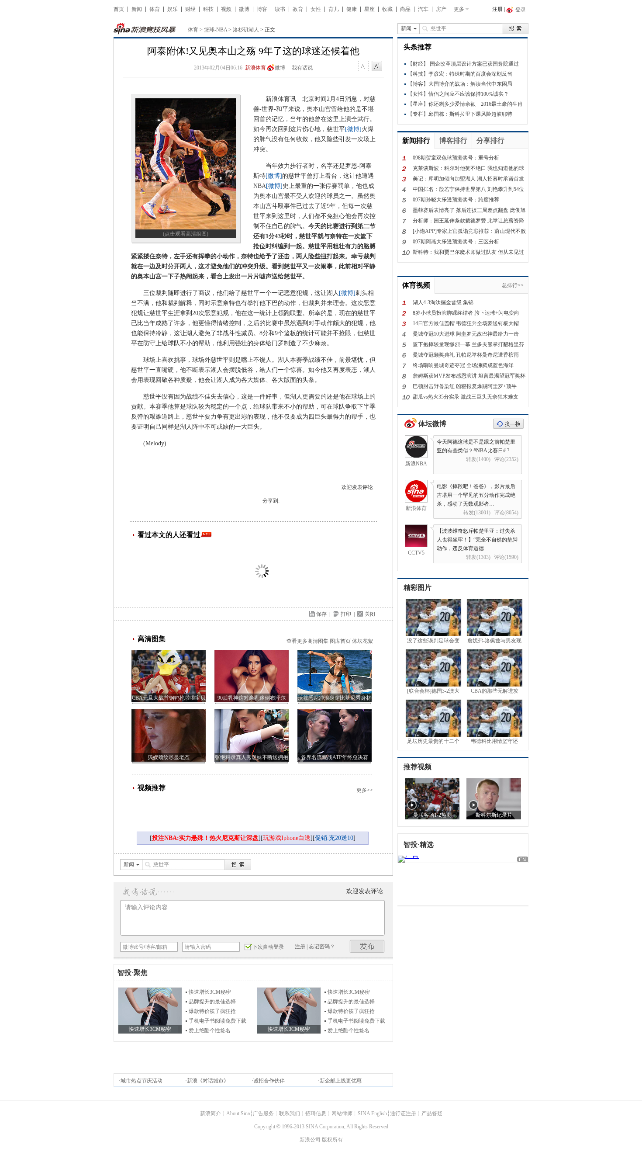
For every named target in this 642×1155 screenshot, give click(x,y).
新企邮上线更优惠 (341, 1081)
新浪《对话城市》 (208, 1081)
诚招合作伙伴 (269, 1081)
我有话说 (302, 68)
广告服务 (263, 1113)
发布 (367, 946)
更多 (459, 9)
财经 (190, 9)
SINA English (372, 1113)
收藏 (387, 9)
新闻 (136, 9)
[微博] (353, 129)
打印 (346, 614)
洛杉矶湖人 (246, 30)
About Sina (238, 1113)
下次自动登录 (268, 947)
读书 (280, 9)
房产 (441, 9)
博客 (262, 9)
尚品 (405, 9)
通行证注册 (403, 1113)
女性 (316, 9)
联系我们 (289, 1113)
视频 (226, 9)
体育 (154, 9)
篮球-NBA (215, 30)
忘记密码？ (322, 946)
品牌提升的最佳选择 (212, 1002)
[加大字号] (377, 66)
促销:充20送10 (334, 838)
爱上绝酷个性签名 (210, 1030)
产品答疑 (431, 1113)
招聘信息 (315, 1113)
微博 (244, 9)
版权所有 (332, 1140)
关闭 (370, 614)
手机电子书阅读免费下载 (217, 1021)
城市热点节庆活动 (141, 1081)
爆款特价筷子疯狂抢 (212, 1011)
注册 (497, 9)
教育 (298, 9)
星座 (369, 9)
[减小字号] (363, 66)
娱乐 (172, 9)
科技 (208, 9)
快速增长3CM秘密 (210, 992)
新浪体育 (255, 68)
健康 (351, 9)
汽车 (423, 9)
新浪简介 (210, 1113)
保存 (321, 614)
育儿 (333, 9)
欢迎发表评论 (357, 487)
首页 (119, 9)
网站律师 (341, 1113)
